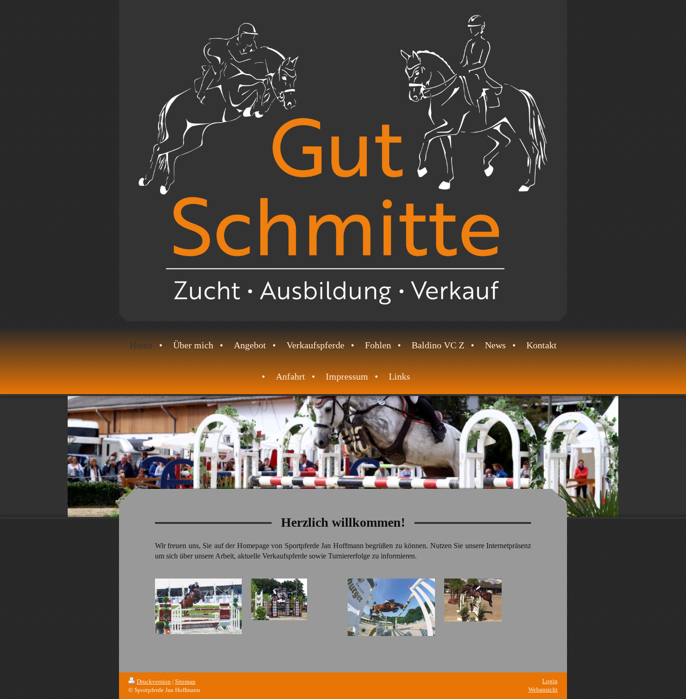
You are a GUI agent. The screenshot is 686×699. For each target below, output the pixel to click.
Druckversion (154, 681)
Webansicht (543, 689)
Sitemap (185, 681)
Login (550, 681)
